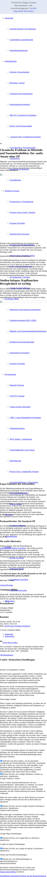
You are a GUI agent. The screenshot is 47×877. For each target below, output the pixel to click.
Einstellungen (8, 655)
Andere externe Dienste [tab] (9, 810)
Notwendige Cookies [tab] (8, 699)
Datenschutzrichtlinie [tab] (8, 863)
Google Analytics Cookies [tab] (10, 778)
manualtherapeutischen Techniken (13, 548)
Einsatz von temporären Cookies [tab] (12, 670)
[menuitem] (26, 34)
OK (1, 655)
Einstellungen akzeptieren (10, 876)
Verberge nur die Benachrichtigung (33, 876)
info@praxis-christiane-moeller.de (17, 626)
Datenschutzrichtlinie (8, 872)
